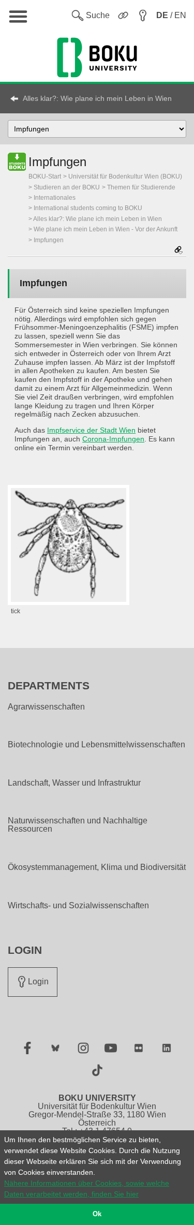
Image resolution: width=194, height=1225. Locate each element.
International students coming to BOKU (88, 208)
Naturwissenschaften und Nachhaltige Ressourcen (77, 825)
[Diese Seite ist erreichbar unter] (178, 250)
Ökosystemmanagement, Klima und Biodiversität (97, 867)
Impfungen (49, 240)
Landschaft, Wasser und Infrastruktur (74, 783)
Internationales (55, 197)
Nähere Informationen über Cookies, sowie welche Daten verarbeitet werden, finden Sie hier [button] (86, 1188)
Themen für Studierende (141, 187)
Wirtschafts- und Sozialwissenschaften (78, 906)
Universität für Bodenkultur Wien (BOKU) (125, 176)
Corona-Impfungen (113, 439)
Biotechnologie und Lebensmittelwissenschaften (96, 745)
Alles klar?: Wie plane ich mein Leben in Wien (97, 98)
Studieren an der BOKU (67, 187)
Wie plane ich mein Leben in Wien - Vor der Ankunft (105, 229)
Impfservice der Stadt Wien (91, 430)
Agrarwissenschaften (46, 707)
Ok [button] (97, 1214)
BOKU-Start (44, 176)
